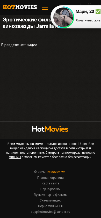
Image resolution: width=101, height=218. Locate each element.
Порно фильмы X (50, 206)
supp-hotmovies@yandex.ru (50, 212)
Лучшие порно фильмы (50, 195)
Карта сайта (50, 183)
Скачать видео (50, 200)
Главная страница (50, 178)
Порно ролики (50, 189)
